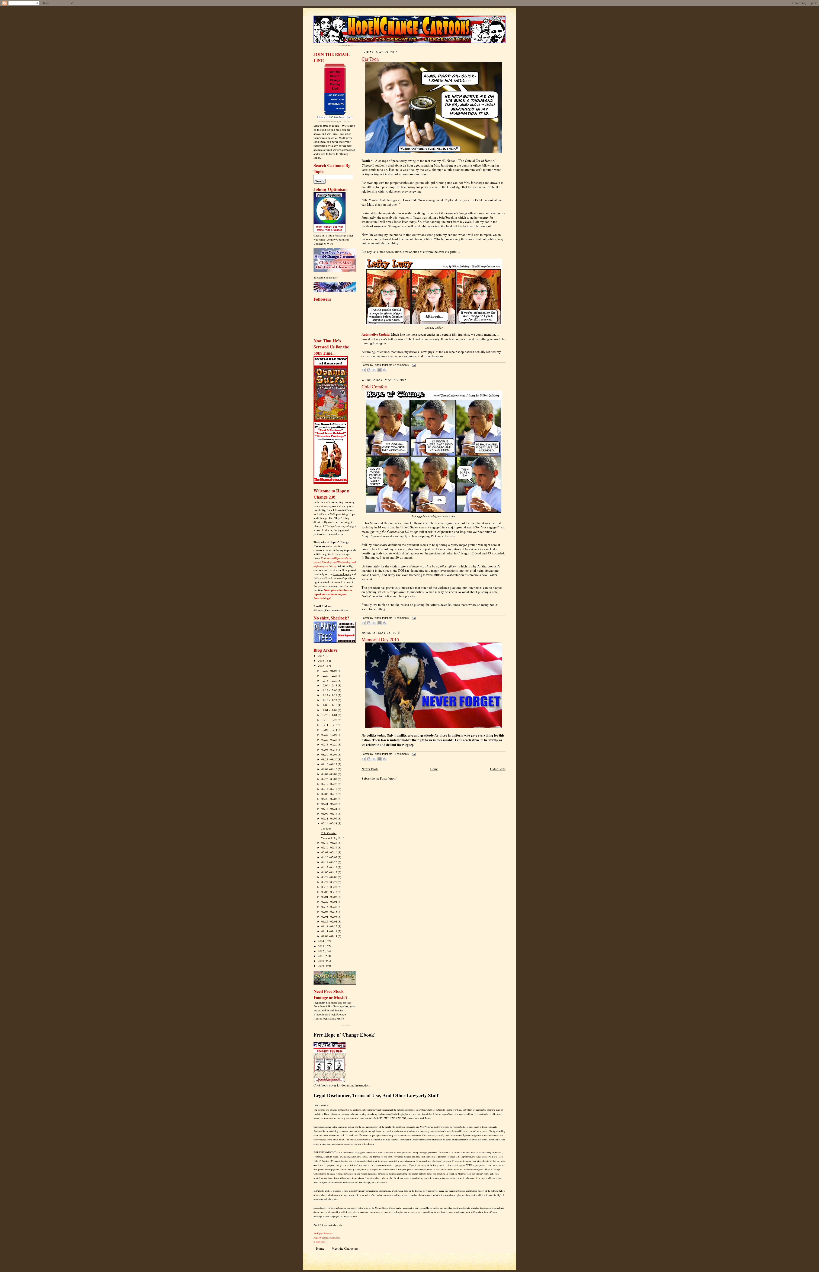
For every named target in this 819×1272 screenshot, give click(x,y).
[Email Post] (413, 365)
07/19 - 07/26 (329, 784)
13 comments (401, 754)
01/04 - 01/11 (329, 936)
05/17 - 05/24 (329, 842)
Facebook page (342, 574)
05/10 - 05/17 (329, 847)
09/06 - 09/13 (329, 749)
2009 (321, 966)
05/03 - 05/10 (329, 852)
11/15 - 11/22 (329, 700)
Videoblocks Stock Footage (330, 1014)
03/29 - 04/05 (329, 877)
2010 (321, 961)
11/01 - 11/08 (329, 710)
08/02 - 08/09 (329, 774)
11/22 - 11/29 (329, 695)
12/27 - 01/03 (329, 671)
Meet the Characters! (345, 1248)
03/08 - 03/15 (329, 892)
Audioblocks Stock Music (329, 1018)
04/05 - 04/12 (329, 872)
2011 (321, 956)
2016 (321, 661)
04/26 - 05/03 (329, 857)
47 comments (401, 365)
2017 (321, 656)
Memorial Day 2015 (332, 838)
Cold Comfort (329, 833)
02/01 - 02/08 (329, 916)
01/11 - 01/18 (329, 931)
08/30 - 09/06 (329, 754)
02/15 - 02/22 (329, 907)
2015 (321, 665)
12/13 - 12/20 (329, 680)
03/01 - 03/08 (329, 897)
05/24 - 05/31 (329, 823)
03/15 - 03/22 (329, 887)
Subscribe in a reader (325, 277)
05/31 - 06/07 (329, 818)
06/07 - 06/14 (329, 813)
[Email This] (363, 370)
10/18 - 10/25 (329, 720)
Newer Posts (370, 769)
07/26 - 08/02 (329, 779)
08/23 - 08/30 (329, 759)
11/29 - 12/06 (329, 690)
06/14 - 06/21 (329, 809)
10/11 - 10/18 (329, 725)
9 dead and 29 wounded (396, 557)
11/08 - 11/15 (329, 705)
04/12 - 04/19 (329, 867)
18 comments (401, 618)
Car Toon (326, 828)
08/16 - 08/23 (329, 764)
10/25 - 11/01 (329, 715)
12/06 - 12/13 (329, 685)
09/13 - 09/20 (329, 744)
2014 (321, 941)
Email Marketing (330, 121)
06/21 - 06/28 (329, 804)
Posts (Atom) (388, 778)
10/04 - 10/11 (329, 730)
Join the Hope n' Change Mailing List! (335, 80)
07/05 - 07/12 (329, 794)
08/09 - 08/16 (329, 769)
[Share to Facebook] (379, 370)
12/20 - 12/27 (329, 675)
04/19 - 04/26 (329, 862)
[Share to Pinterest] (385, 370)
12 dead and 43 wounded (487, 553)
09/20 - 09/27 (329, 739)
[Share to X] (374, 370)
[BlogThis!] (369, 370)
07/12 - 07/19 (329, 789)
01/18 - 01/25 (329, 926)
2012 (321, 951)
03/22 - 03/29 (329, 882)
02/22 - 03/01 (329, 902)
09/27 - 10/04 (329, 735)
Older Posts (497, 769)
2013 (321, 946)
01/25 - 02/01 (329, 921)
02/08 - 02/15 (329, 912)
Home (434, 769)
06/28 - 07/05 (329, 799)
